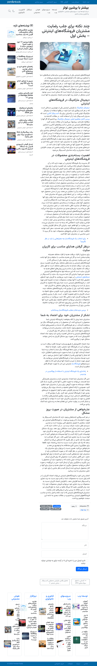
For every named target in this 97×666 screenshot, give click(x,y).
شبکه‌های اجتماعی (83, 277)
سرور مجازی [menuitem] (39, 2)
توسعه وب (57, 506)
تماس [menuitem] (86, 663)
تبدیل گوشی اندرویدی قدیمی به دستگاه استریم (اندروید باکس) (24, 146)
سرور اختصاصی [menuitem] (52, 2)
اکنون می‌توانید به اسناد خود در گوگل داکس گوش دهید (68, 643)
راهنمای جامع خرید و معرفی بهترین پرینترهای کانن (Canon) (25, 70)
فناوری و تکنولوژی (49, 597)
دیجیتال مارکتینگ (83, 107)
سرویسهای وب (66, 597)
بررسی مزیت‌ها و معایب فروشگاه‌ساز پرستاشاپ (68, 310)
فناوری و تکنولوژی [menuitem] (21, 11)
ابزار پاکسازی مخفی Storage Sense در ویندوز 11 (25, 95)
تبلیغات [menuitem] (70, 663)
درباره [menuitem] (78, 663)
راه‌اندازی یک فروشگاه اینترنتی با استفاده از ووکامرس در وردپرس (65, 373)
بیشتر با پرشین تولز (76, 7)
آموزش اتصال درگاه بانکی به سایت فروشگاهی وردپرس (84, 606)
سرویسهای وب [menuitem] (46, 11)
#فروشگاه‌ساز (45, 509)
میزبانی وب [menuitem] (75, 2)
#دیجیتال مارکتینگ (46, 506)
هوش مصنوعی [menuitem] (37, 11)
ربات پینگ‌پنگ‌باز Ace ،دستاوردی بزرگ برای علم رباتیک (25, 134)
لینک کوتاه (83, 510)
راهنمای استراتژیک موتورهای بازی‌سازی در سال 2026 (24, 110)
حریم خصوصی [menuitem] (59, 663)
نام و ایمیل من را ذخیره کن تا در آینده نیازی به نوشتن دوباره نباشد (63, 562)
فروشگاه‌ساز (76, 363)
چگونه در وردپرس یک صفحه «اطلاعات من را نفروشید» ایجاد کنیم (84, 640)
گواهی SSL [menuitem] (64, 2)
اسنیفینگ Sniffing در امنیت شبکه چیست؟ (24, 57)
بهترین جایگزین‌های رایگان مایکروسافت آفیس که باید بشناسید (24, 32)
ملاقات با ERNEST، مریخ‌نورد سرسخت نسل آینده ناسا (50, 643)
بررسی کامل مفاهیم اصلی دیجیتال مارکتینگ (73, 119)
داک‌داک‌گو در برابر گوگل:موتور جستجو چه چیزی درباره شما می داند (67, 610)
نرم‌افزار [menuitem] (29, 9)
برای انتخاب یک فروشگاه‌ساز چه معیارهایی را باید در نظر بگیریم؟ (65, 240)
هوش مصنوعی (15, 597)
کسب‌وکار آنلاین (53, 113)
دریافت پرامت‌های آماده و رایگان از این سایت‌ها (25, 122)
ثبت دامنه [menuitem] (86, 2)
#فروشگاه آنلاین (55, 509)
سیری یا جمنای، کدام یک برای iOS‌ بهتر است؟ (25, 83)
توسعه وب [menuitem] (54, 11)
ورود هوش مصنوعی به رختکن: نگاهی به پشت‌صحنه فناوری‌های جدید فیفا (50, 628)
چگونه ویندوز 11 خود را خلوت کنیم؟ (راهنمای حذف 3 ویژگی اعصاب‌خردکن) (25, 45)
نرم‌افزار (33, 596)
